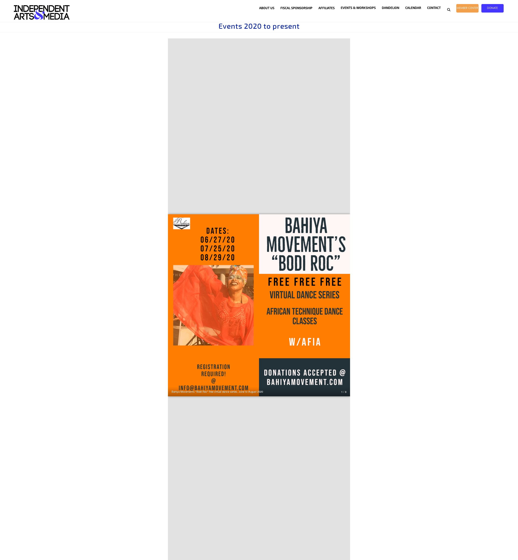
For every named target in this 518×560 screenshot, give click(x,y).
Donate (492, 8)
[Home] (41, 12)
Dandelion (390, 8)
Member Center (467, 8)
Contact (434, 8)
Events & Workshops (358, 8)
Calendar (413, 8)
